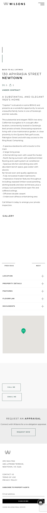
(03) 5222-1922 (9, 461)
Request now (23, 432)
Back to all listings (12, 69)
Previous (9, 266)
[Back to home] (14, 4)
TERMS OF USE (9, 477)
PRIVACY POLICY (10, 480)
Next (38, 266)
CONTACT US (8, 474)
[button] (23, 331)
